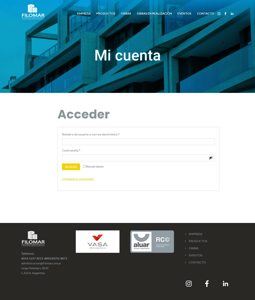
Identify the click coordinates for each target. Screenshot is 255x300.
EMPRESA (84, 13)
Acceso (71, 166)
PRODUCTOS (105, 13)
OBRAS (126, 13)
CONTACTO (205, 13)
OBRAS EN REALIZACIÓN (154, 13)
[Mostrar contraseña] (211, 158)
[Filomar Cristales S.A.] (33, 11)
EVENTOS (184, 13)
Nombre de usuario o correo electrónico (99, 133)
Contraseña (79, 149)
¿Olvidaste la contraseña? (77, 179)
